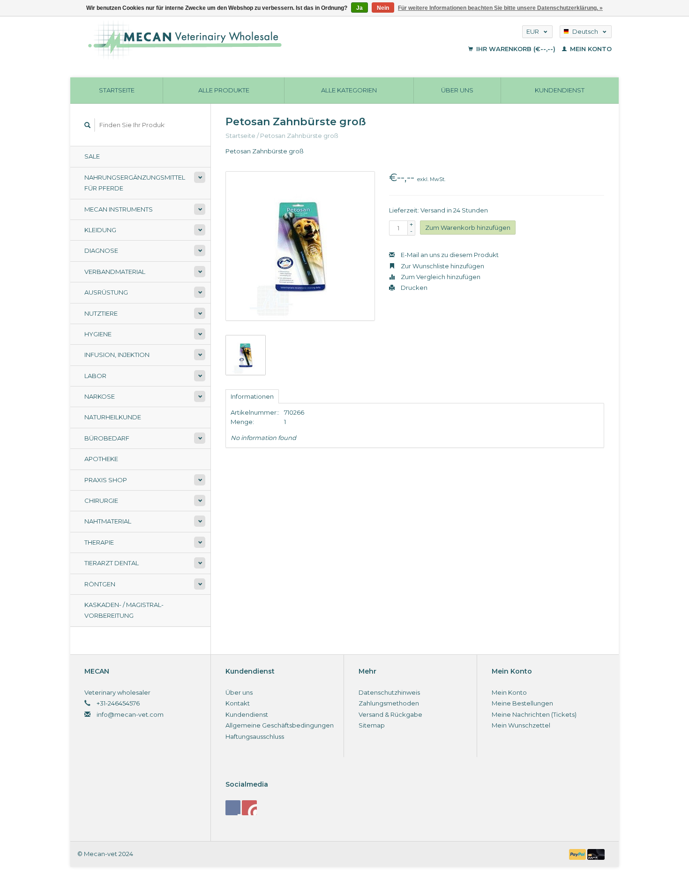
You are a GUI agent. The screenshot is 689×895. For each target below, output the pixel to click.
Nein (383, 8)
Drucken (413, 287)
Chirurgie (101, 500)
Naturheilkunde (112, 417)
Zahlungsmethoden (389, 703)
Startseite (117, 90)
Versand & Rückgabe (390, 714)
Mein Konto (590, 49)
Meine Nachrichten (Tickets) (534, 714)
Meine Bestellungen (522, 703)
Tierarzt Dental (111, 563)
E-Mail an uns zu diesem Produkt (449, 254)
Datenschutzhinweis (389, 692)
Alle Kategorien (349, 90)
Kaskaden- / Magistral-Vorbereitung (124, 610)
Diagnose (101, 250)
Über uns (457, 90)
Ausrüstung (106, 292)
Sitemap (372, 725)
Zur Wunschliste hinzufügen (441, 266)
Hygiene (98, 334)
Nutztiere (101, 313)
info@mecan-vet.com (130, 714)
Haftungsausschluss (254, 736)
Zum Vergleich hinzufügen (439, 277)
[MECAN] (243, 39)
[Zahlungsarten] (578, 853)
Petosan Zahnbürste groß (299, 135)
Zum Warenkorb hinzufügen (467, 227)
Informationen (252, 396)
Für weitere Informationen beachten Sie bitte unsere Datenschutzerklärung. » (500, 8)
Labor (95, 375)
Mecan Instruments (118, 209)
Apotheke (101, 459)
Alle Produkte (223, 90)
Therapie (99, 542)
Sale (92, 156)
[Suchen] (88, 125)
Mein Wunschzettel (521, 725)
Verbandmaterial (114, 271)
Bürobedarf (106, 438)
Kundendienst (559, 90)
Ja (359, 8)
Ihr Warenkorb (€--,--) (515, 49)
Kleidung (100, 230)
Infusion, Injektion (117, 354)
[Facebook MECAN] (232, 807)
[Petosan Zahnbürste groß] (300, 246)
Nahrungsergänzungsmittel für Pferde (134, 183)
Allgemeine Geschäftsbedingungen (279, 725)
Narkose (99, 396)
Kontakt (237, 703)
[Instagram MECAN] (249, 807)
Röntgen (99, 584)
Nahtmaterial (107, 521)
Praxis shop (105, 480)
